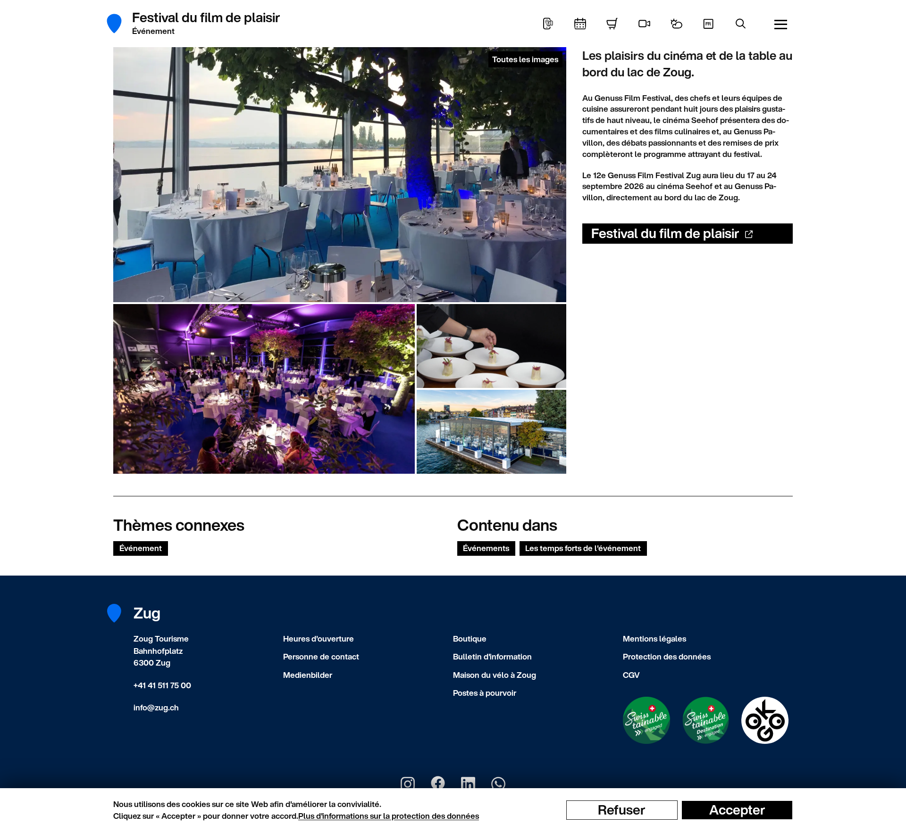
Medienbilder (307, 675)
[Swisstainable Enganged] (646, 720)
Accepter (737, 809)
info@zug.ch (156, 707)
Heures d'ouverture (318, 638)
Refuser (622, 809)
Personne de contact (321, 656)
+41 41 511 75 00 (162, 685)
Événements (486, 548)
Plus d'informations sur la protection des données (388, 816)
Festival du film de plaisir (665, 233)
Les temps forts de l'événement (583, 548)
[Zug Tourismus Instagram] (408, 784)
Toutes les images (525, 59)
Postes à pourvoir (484, 693)
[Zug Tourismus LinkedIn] (468, 784)
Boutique (470, 638)
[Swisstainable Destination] (706, 720)
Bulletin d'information (492, 656)
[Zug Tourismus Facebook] (438, 784)
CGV (631, 675)
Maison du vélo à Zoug (494, 675)
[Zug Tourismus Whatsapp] (498, 784)
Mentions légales (654, 638)
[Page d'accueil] (119, 23)
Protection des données (667, 656)
